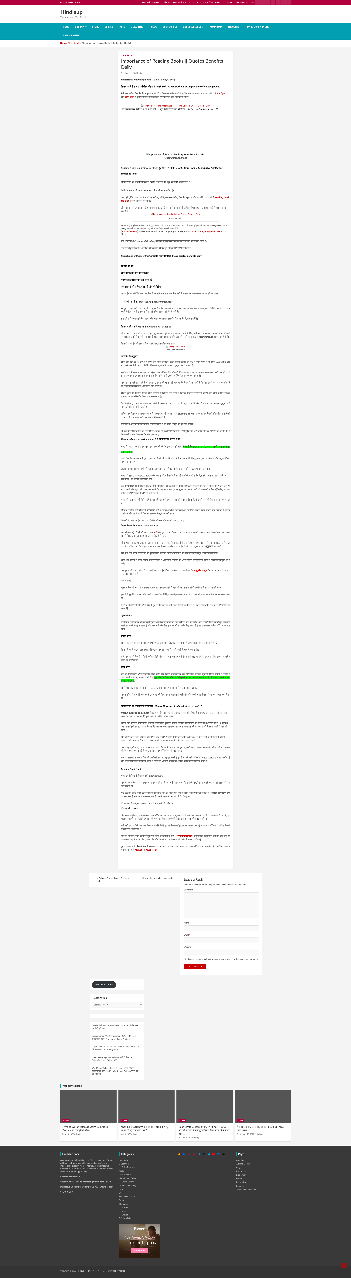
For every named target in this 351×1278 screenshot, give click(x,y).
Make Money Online (258, 27)
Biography (81, 27)
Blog (238, 1167)
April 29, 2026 (184, 1137)
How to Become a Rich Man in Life (158, 878)
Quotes (109, 27)
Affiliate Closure (213, 2)
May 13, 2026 (68, 1134)
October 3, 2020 (128, 73)
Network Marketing (127, 1185)
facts (121, 27)
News (154, 27)
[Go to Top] (344, 1265)
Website (187, 947)
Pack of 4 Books (129, 231)
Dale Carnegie (199, 231)
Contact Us (227, 2)
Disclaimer (166, 2)
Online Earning (71, 35)
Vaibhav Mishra (118, 1271)
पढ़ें (155, 532)
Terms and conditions (150, 2)
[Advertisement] (175, 130)
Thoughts (233, 27)
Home (66, 27)
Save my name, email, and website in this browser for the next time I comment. (223, 959)
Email (187, 935)
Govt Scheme (170, 27)
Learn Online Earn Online (244, 2)
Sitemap (190, 2)
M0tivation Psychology (146, 850)
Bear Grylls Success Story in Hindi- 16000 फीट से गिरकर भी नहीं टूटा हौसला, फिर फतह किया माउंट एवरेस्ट (204, 1130)
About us (200, 2)
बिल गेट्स (221, 93)
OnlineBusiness (128, 1167)
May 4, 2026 (126, 1134)
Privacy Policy (178, 2)
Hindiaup (71, 12)
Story (95, 27)
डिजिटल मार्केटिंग (216, 27)
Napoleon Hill (213, 231)
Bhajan (125, 1207)
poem (124, 1211)
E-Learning (137, 27)
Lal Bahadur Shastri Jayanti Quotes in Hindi (112, 879)
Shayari (125, 1215)
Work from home (104, 984)
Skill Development (193, 27)
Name (187, 923)
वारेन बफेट (129, 97)
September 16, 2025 (245, 1134)
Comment (189, 890)
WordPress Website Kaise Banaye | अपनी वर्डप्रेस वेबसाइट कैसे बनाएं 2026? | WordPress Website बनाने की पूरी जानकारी (115, 1071)
